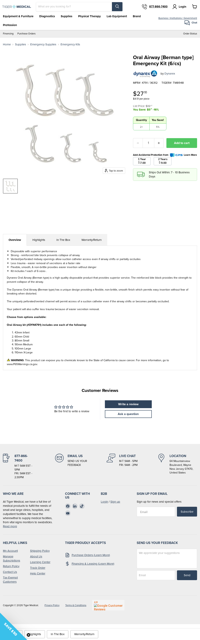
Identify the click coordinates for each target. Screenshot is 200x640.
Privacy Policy (52, 605)
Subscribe (187, 511)
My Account (10, 551)
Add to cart (181, 143)
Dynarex (169, 73)
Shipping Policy (40, 551)
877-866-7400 (158, 6)
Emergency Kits (70, 44)
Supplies (66, 16)
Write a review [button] (128, 404)
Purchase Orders (26, 33)
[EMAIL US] (71, 466)
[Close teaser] (28, 635)
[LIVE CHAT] (122, 466)
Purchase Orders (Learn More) (91, 555)
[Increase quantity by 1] (159, 143)
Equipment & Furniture (18, 16)
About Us (36, 556)
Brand (137, 16)
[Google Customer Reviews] (108, 605)
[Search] (117, 6)
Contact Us (10, 572)
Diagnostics (47, 16)
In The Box (63, 240)
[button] (13, 626)
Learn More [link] (190, 155)
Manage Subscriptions (11, 558)
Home (7, 44)
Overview (15, 240)
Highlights (38, 240)
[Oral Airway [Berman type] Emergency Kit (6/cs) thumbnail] (10, 186)
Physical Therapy (89, 16)
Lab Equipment (117, 16)
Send (187, 575)
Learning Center (40, 562)
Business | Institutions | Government (177, 18)
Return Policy (11, 566)
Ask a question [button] (128, 414)
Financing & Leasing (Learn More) (93, 564)
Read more (10, 526)
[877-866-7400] (19, 466)
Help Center (37, 573)
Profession (10, 25)
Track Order (37, 568)
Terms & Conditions (75, 605)
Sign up (115, 502)
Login (104, 502)
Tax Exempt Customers (10, 579)
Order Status (190, 33)
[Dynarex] (145, 74)
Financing (8, 33)
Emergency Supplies (43, 44)
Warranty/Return (91, 240)
